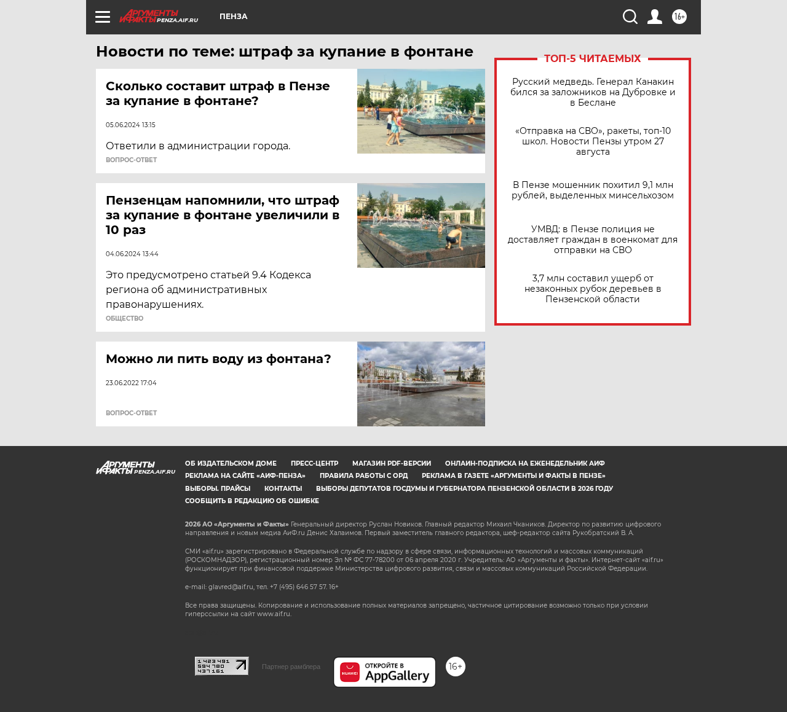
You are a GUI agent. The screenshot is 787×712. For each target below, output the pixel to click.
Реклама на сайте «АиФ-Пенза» (245, 476)
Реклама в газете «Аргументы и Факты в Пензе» (514, 476)
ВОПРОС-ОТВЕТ (131, 160)
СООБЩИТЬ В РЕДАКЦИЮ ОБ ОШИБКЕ (252, 501)
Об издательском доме (231, 463)
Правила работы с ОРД (364, 476)
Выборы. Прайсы (217, 489)
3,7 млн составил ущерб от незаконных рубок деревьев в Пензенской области (593, 289)
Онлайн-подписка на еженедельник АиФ (525, 463)
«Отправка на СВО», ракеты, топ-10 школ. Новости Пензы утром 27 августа (593, 141)
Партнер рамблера (291, 666)
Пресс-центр (314, 463)
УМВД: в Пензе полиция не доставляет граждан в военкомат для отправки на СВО (593, 240)
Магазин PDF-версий (391, 463)
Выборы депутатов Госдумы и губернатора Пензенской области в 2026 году (464, 489)
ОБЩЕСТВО (124, 319)
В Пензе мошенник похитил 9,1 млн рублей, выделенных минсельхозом (593, 190)
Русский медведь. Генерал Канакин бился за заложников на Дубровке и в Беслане (593, 92)
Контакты (283, 489)
